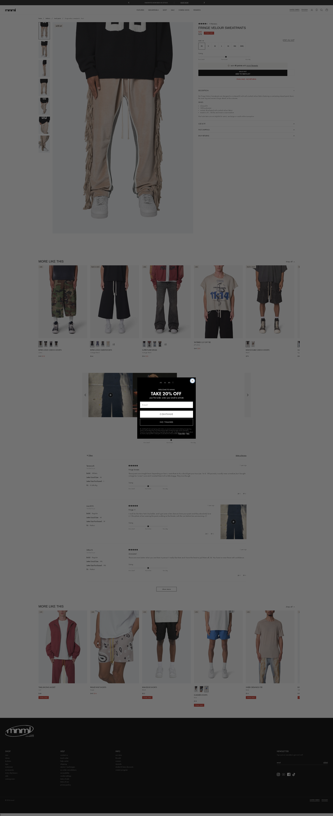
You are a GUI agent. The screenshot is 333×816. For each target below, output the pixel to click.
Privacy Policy (181, 433)
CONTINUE (166, 414)
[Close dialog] (192, 380)
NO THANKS (166, 422)
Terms (188, 433)
